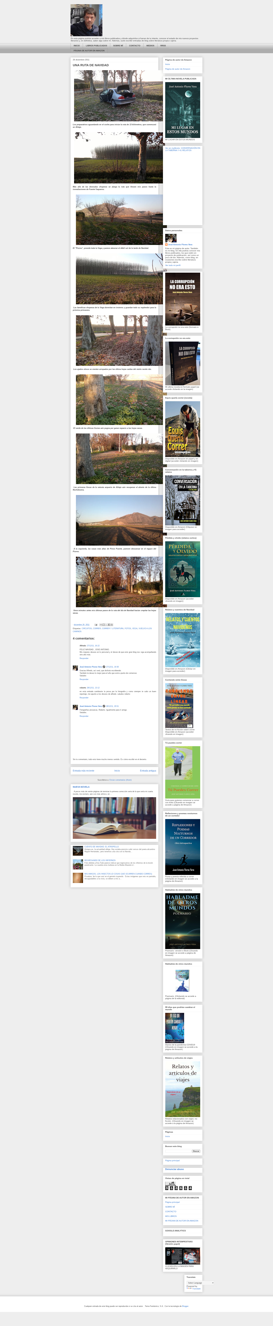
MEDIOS (150, 45)
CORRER (97, 628)
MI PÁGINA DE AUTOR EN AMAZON (181, 1221)
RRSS (163, 45)
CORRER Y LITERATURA (113, 628)
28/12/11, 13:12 (93, 688)
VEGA (134, 628)
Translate (196, 1288)
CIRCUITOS (87, 628)
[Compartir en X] (106, 624)
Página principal (172, 1160)
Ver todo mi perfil (172, 265)
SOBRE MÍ (118, 45)
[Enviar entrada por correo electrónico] (96, 625)
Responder (84, 658)
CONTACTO (134, 45)
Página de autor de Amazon (177, 69)
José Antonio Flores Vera (91, 667)
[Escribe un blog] (103, 624)
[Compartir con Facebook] (109, 624)
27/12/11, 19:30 (112, 667)
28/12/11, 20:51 (112, 706)
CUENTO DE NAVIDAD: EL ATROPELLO (101, 847)
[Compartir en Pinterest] (111, 624)
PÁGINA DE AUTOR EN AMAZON (89, 50)
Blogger (185, 1306)
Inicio (117, 770)
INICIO (77, 45)
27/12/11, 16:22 (93, 646)
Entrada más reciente (83, 770)
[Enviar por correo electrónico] (101, 624)
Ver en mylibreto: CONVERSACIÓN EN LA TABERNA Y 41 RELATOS (182, 149)
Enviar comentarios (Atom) (120, 780)
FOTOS (128, 628)
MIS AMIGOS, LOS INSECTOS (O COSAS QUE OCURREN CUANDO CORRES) (118, 874)
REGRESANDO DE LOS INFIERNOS (100, 860)
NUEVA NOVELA (81, 787)
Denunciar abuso (174, 1169)
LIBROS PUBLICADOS (96, 45)
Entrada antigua (148, 770)
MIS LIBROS (171, 1216)
